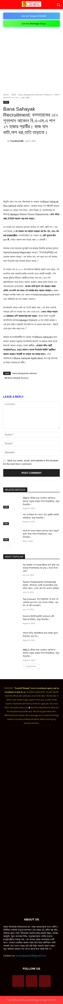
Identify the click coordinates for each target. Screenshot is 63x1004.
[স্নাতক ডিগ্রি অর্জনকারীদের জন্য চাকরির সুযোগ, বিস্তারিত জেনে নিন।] (11, 637)
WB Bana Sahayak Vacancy (16, 378)
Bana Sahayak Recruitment (25, 373)
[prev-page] (5, 547)
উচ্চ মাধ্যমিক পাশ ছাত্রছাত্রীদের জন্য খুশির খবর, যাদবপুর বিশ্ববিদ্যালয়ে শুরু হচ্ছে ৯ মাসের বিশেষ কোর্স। (41, 567)
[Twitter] (24, 149)
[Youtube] (45, 981)
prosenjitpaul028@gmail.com (31, 955)
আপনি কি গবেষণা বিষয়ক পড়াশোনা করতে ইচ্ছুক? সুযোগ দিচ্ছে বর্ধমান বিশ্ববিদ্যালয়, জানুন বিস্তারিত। (41, 533)
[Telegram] (39, 149)
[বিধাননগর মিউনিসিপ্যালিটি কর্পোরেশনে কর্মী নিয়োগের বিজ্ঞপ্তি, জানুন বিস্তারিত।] (11, 621)
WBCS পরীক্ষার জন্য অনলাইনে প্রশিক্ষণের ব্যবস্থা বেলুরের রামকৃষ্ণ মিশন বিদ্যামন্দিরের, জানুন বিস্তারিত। (41, 501)
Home (6, 94)
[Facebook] (16, 149)
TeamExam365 (16, 141)
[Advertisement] (31, 60)
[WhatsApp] (31, 149)
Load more (31, 666)
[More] (54, 149)
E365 (13, 94)
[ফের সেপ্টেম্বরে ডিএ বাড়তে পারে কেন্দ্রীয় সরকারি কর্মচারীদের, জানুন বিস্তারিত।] (11, 519)
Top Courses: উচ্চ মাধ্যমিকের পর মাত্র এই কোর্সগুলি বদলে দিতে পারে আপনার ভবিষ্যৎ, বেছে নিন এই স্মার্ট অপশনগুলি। (40, 602)
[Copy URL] (46, 149)
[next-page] (10, 547)
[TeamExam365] (5, 141)
